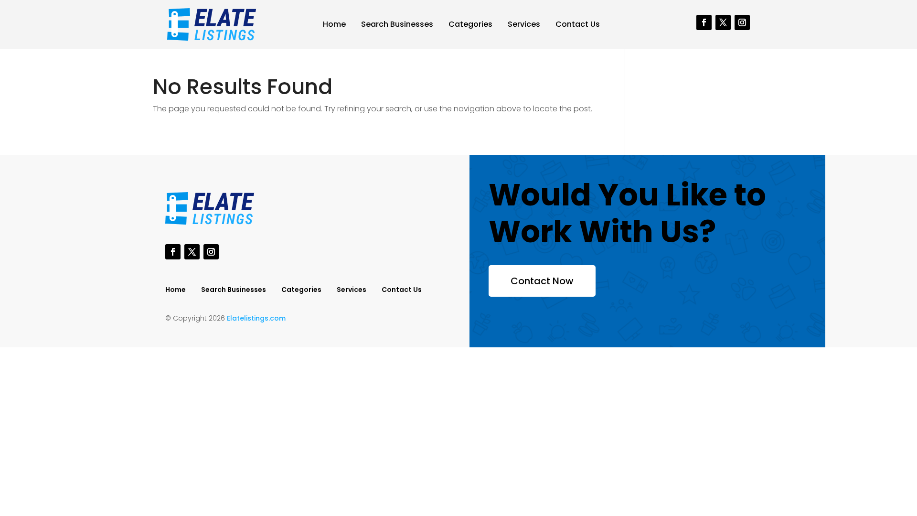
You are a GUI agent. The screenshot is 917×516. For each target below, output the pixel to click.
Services (524, 24)
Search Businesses (397, 24)
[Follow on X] (723, 22)
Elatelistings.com (256, 318)
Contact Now (542, 281)
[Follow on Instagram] (742, 22)
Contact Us (577, 24)
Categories (470, 24)
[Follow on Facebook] (704, 22)
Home (334, 24)
